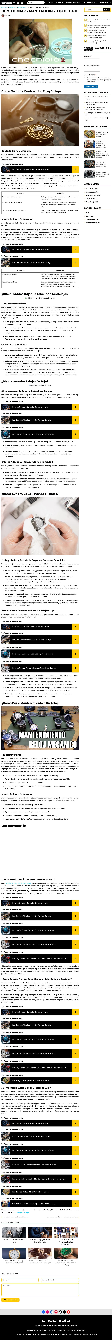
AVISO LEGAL (42, 1330)
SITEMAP (94, 1334)
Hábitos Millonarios (92, 195)
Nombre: (88, 56)
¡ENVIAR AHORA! (91, 87)
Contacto (89, 213)
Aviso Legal (89, 216)
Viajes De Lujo (90, 202)
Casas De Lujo (90, 189)
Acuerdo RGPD (90, 75)
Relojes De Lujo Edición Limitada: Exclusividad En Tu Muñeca (96, 108)
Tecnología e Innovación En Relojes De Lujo (16, 1217)
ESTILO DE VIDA (72, 3)
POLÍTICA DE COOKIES (56, 1330)
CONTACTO (104, 3)
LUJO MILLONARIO (89, 3)
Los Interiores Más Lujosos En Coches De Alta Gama (97, 37)
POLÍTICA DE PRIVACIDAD (75, 1330)
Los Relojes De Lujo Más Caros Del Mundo (96, 98)
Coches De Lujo (91, 192)
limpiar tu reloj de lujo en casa (18, 883)
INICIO (50, 3)
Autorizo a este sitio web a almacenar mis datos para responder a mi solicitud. (99, 80)
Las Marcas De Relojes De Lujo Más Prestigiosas (62, 1217)
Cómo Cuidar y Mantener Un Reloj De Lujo (98, 119)
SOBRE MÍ (59, 3)
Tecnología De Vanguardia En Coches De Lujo (97, 42)
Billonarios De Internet (59, 1334)
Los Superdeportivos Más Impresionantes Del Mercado (97, 31)
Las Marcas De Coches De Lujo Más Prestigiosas (99, 21)
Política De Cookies (92, 219)
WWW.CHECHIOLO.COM (35, 1334)
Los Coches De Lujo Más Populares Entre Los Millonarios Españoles (99, 26)
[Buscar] (43, 2)
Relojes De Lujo (90, 198)
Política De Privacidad (93, 222)
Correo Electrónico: (92, 65)
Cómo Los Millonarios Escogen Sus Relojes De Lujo (97, 103)
